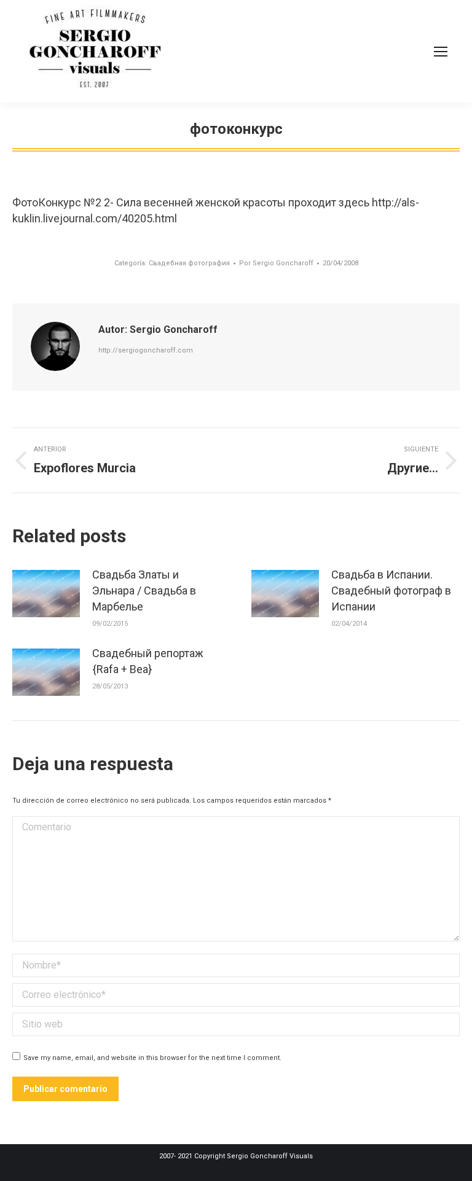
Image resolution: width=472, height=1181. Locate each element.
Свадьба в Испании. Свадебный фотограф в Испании (391, 590)
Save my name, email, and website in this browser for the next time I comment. (152, 1058)
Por (276, 263)
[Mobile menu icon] (441, 52)
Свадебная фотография (189, 263)
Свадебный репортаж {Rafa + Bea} (147, 661)
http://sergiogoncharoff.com (145, 350)
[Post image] (46, 593)
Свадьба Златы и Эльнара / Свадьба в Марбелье (144, 590)
